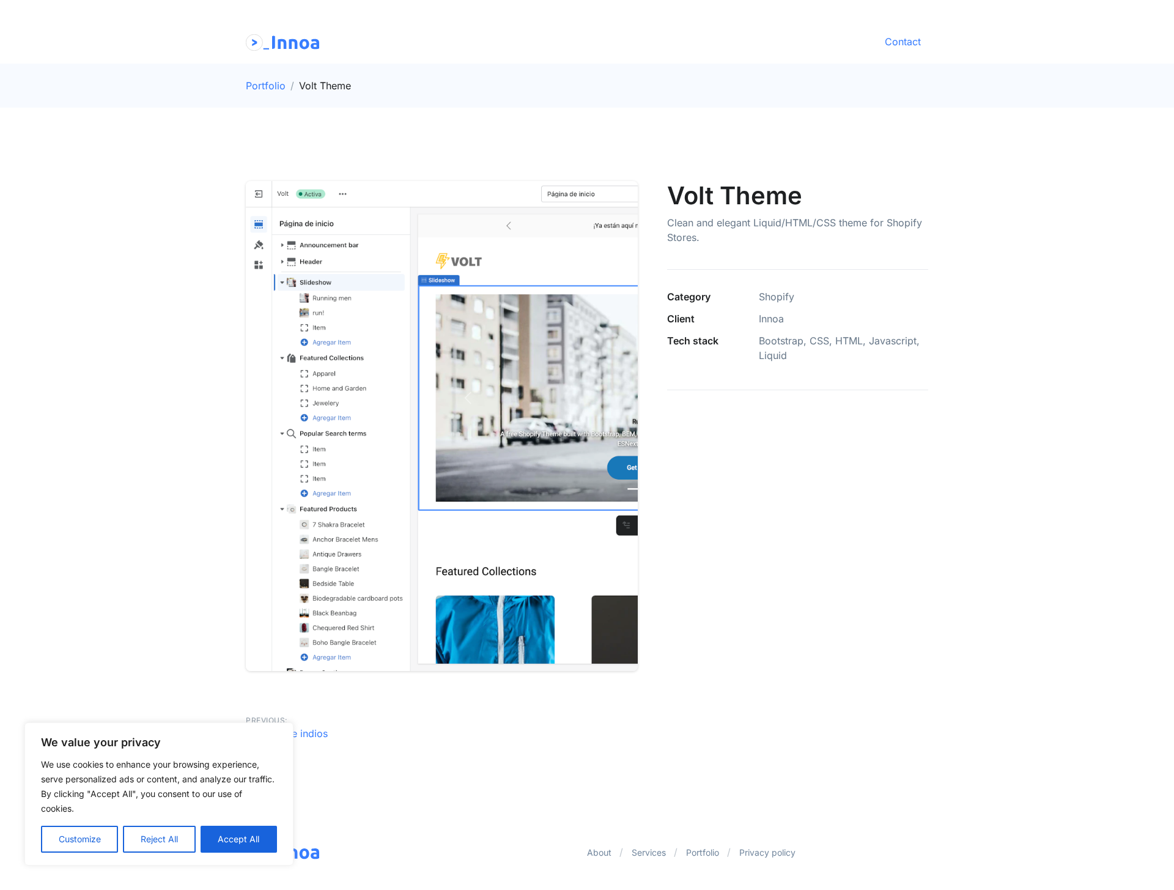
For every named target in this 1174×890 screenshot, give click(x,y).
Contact (903, 41)
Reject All (159, 839)
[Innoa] (282, 41)
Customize (80, 839)
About (599, 852)
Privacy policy (767, 852)
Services (649, 852)
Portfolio (266, 86)
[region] (159, 794)
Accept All (238, 839)
